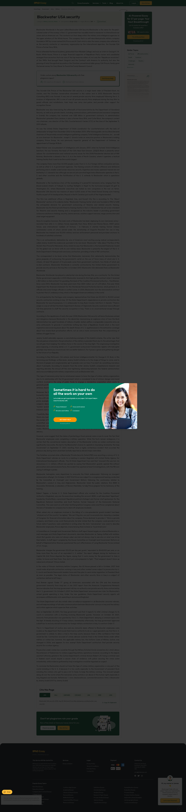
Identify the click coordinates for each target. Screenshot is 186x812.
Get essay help (65, 420)
